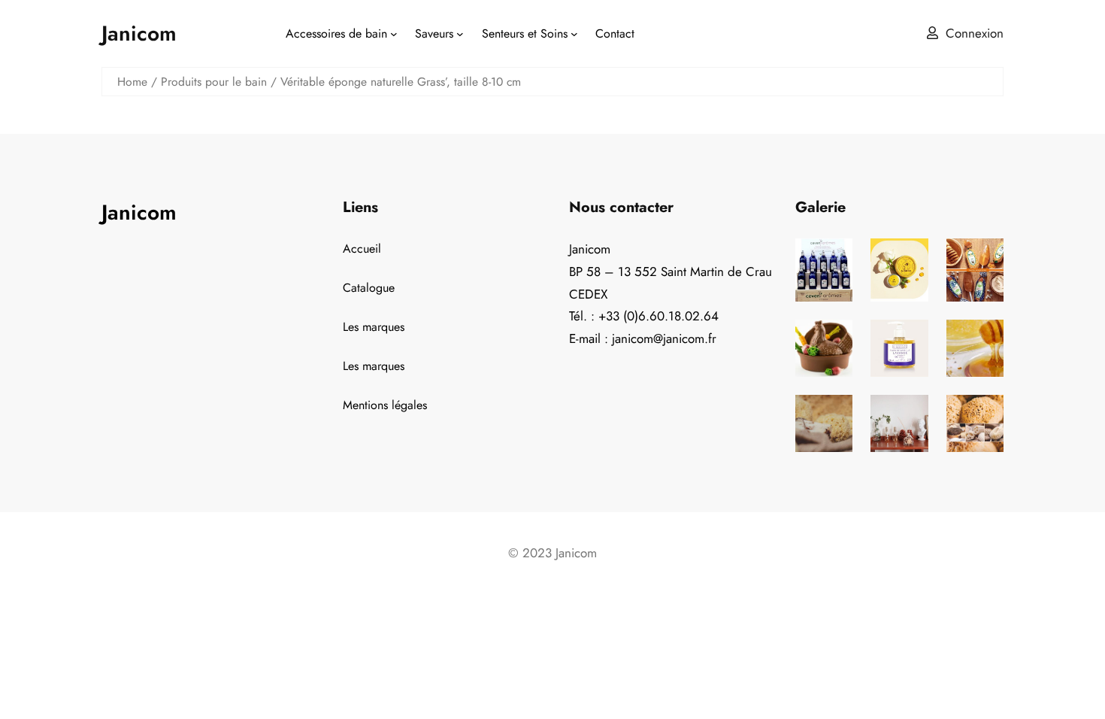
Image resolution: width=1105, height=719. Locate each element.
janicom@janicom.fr (664, 338)
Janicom (139, 33)
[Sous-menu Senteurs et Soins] (574, 34)
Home (132, 81)
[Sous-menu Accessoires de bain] (394, 34)
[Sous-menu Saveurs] (460, 34)
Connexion (975, 33)
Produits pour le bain (214, 81)
